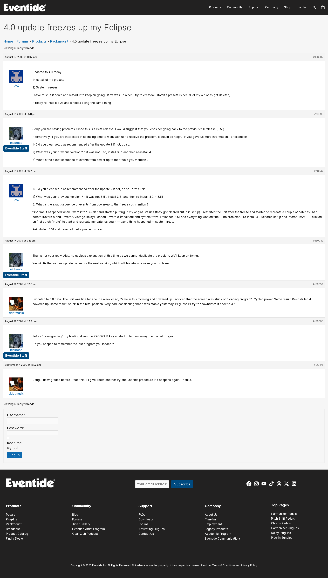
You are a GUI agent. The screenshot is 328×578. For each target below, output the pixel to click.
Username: (16, 415)
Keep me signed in (14, 445)
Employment (213, 524)
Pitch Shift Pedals (283, 518)
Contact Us (146, 533)
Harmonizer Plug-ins (285, 528)
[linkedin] (294, 483)
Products (215, 7)
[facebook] (249, 483)
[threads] (279, 483)
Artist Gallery (81, 524)
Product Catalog (17, 533)
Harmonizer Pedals (284, 513)
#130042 (318, 240)
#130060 (318, 321)
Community (235, 7)
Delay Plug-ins (281, 533)
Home (8, 41)
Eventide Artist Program (88, 529)
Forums (23, 41)
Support (254, 7)
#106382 (318, 57)
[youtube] (264, 483)
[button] (314, 8)
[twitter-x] (287, 483)
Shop (287, 7)
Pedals (10, 514)
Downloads (146, 519)
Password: (15, 428)
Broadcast (13, 529)
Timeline (210, 519)
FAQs (142, 514)
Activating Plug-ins (152, 529)
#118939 (318, 114)
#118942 (318, 171)
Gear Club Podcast (85, 533)
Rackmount (59, 41)
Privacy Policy (249, 565)
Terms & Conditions (223, 565)
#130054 (318, 284)
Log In (301, 7)
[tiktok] (272, 483)
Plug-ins (11, 519)
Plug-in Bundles (281, 537)
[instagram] (257, 483)
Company (271, 7)
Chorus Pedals (281, 523)
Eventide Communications (223, 538)
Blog (75, 514)
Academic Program (218, 533)
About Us (211, 514)
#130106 (318, 364)
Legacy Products (216, 529)
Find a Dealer (15, 538)
